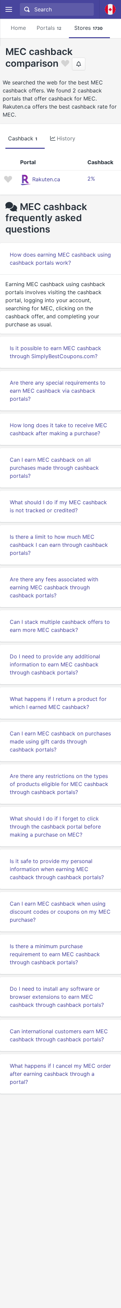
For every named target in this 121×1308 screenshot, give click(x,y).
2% (91, 178)
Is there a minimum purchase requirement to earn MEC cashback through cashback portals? (55, 954)
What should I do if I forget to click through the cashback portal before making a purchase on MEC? (55, 826)
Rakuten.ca (46, 179)
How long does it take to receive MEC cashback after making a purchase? (58, 429)
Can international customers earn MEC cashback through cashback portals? (59, 1035)
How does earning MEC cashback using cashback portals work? (60, 258)
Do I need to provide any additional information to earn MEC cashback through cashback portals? (55, 664)
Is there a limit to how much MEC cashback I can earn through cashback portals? (59, 544)
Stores (88, 27)
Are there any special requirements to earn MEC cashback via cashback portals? (58, 390)
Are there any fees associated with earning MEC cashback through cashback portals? (54, 587)
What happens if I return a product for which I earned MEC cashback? (58, 703)
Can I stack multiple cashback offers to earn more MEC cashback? (60, 625)
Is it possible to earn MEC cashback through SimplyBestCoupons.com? (55, 352)
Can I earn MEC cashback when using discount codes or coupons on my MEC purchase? (60, 911)
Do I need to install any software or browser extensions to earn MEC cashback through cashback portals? (57, 996)
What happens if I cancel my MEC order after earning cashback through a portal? (60, 1073)
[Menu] (8, 9)
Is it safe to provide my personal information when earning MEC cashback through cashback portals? (57, 869)
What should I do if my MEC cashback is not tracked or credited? (58, 506)
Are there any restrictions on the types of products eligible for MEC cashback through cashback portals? (59, 784)
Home (18, 27)
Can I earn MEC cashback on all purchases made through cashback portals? (54, 467)
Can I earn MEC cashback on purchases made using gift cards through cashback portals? (60, 741)
